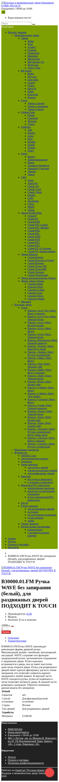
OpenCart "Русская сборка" (30, 770)
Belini (31, 73)
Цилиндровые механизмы (35, 526)
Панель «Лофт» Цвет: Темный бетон (40, 377)
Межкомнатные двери (26, 35)
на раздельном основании (42, 514)
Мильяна (26, 301)
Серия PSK (34, 230)
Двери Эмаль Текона (32, 281)
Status (31, 41)
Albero (24, 38)
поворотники (35, 529)
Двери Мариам (29, 254)
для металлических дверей (42, 470)
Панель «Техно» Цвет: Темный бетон (40, 413)
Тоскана (32, 121)
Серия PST (34, 242)
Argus (24, 307)
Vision (31, 85)
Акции (12, 538)
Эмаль (31, 174)
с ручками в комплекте (40, 482)
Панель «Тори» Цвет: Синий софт (39, 424)
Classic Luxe (34, 189)
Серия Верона (35, 257)
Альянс (32, 47)
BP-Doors (26, 70)
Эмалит (32, 171)
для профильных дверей (41, 473)
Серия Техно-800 (37, 269)
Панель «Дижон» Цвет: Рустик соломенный (41, 353)
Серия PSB (34, 221)
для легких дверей (38, 467)
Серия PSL (34, 233)
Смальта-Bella (35, 284)
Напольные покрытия (26, 449)
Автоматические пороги (34, 458)
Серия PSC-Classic (38, 224)
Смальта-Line (35, 292)
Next (30, 138)
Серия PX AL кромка (39, 248)
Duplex (31, 133)
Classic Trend (35, 192)
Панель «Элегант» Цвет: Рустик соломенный (41, 445)
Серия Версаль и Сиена (41, 260)
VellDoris (26, 127)
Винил (31, 156)
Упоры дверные (30, 523)
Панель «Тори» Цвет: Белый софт (39, 419)
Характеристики (17, 640)
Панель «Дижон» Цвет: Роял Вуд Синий (41, 347)
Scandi (31, 144)
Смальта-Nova (35, 295)
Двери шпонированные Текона (38, 278)
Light (30, 198)
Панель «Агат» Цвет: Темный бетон (39, 336)
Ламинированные (38, 159)
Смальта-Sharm (36, 298)
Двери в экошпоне (38, 106)
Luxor (24, 100)
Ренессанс (33, 64)
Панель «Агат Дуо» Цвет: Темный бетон (42, 318)
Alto (30, 130)
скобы (31, 520)
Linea (30, 136)
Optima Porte (28, 112)
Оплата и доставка (18, 544)
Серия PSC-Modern (38, 227)
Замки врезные (29, 464)
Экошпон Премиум (38, 165)
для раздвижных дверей (41, 509)
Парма (31, 115)
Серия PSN (34, 239)
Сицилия (33, 118)
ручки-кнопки (35, 517)
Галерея (32, 50)
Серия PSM (34, 236)
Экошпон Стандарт (38, 168)
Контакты (13, 547)
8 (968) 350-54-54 (10, 5)
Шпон (31, 162)
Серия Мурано (36, 263)
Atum (30, 180)
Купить (6, 632)
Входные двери (23, 304)
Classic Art (33, 186)
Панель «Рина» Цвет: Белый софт (39, 383)
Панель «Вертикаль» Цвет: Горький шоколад (43, 342)
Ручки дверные (29, 506)
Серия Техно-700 (37, 266)
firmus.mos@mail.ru (18, 732)
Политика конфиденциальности (26, 763)
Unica (31, 150)
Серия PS (33, 218)
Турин (31, 124)
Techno (31, 147)
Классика (33, 94)
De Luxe (32, 76)
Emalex (31, 195)
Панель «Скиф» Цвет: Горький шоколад (40, 407)
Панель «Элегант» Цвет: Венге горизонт (41, 439)
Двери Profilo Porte (31, 212)
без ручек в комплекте (40, 479)
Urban (31, 204)
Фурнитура (20, 452)
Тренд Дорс (34, 67)
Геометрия (33, 53)
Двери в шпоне (36, 103)
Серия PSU (34, 245)
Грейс (31, 91)
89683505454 (15, 729)
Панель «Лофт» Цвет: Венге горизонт (40, 371)
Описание (13, 637)
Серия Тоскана (36, 272)
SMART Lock (28, 455)
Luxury (31, 82)
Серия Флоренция (38, 275)
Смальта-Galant (36, 289)
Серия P (32, 215)
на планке (33, 511)
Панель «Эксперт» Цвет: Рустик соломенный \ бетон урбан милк (41, 432)
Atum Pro (33, 183)
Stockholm (33, 201)
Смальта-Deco (35, 286)
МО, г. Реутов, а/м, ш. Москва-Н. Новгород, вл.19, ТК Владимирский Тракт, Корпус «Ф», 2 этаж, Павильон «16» (32, 741)
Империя (33, 56)
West (30, 44)
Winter (31, 207)
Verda (24, 153)
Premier (32, 141)
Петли (24, 503)
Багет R (32, 88)
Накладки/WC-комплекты (35, 485)
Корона (32, 97)
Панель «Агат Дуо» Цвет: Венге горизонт (42, 312)
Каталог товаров (17, 32)
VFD (23, 177)
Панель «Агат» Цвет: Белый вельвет (39, 324)
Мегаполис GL (36, 62)
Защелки (26, 476)
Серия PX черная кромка (41, 251)
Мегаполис (34, 59)
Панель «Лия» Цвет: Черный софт (39, 365)
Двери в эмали (36, 109)
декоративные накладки (41, 488)
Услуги (12, 541)
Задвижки (26, 461)
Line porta (33, 79)
